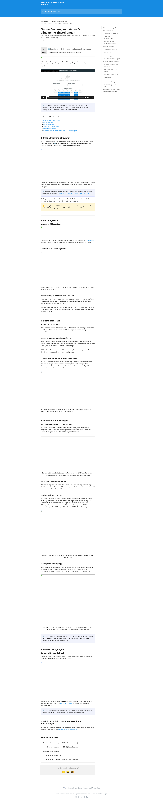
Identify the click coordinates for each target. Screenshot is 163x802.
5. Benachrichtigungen (109, 82)
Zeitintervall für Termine (111, 74)
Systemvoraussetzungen (83, 794)
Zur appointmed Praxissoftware (65, 794)
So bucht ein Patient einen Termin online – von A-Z (73, 194)
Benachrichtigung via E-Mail (111, 85)
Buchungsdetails (48, 124)
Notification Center (66, 703)
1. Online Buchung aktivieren (111, 28)
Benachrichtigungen (49, 129)
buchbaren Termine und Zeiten (68, 729)
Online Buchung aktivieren (51, 120)
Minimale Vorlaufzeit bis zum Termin (111, 65)
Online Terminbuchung (59, 21)
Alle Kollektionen (45, 21)
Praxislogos (90, 240)
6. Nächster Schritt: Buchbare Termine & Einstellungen (111, 90)
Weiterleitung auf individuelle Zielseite (110, 42)
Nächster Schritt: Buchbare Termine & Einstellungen (60, 131)
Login (105, 794)
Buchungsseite (48, 122)
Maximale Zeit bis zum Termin (110, 70)
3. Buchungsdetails (108, 46)
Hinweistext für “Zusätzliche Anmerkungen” (112, 57)
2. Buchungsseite (108, 30)
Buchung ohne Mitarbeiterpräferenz (110, 53)
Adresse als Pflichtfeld (110, 49)
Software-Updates (97, 794)
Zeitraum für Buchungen (51, 127)
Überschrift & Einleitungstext (108, 37)
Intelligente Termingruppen (108, 78)
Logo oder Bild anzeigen (111, 33)
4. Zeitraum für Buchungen (111, 61)
